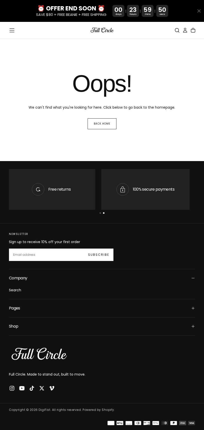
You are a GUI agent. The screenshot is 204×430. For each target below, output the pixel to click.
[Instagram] (12, 388)
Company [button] (18, 278)
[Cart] (193, 30)
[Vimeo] (52, 388)
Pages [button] (14, 308)
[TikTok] (32, 388)
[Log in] (185, 30)
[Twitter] (42, 388)
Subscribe (98, 255)
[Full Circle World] (39, 355)
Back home (102, 124)
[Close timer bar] (199, 11)
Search (15, 290)
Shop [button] (13, 326)
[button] (12, 30)
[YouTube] (22, 388)
